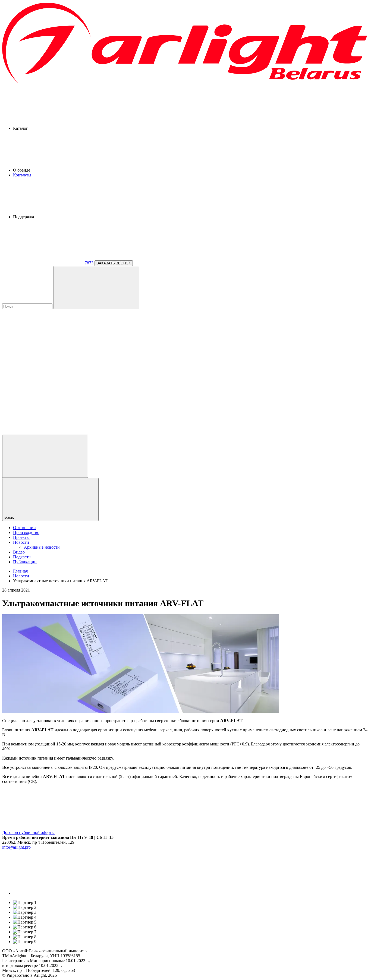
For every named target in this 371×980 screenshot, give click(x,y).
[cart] (43, 348)
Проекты (21, 537)
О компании (24, 527)
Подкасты (22, 557)
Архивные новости (42, 547)
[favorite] (43, 390)
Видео (19, 552)
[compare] (43, 432)
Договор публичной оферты (28, 832)
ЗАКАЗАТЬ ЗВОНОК (114, 263)
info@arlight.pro (16, 847)
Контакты (22, 175)
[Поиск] (96, 287)
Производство (26, 532)
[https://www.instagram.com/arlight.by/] (54, 893)
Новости (21, 542)
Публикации (25, 561)
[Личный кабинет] (45, 456)
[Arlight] (185, 82)
